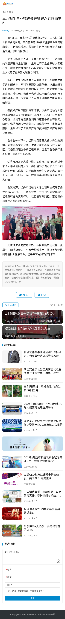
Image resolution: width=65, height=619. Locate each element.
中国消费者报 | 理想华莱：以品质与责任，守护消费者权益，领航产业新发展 (42, 493)
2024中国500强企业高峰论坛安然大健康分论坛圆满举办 (43, 405)
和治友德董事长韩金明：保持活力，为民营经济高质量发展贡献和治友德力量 (42, 354)
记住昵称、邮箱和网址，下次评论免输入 (25, 591)
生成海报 (11, 304)
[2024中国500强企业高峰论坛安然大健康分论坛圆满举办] (12, 408)
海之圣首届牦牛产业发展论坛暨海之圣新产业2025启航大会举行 (43, 423)
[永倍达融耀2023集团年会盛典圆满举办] (12, 513)
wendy (5, 30)
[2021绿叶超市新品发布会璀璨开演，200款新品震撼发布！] (12, 462)
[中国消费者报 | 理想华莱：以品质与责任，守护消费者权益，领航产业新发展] (12, 496)
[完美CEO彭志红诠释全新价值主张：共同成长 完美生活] (12, 479)
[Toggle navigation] (60, 4)
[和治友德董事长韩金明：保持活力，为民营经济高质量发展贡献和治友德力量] (12, 356)
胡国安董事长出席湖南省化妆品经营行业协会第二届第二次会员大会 (42, 371)
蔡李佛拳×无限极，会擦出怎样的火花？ (42, 528)
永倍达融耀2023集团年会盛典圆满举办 (42, 511)
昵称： (10, 569)
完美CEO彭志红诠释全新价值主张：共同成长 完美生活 (43, 476)
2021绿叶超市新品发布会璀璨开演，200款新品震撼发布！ (43, 459)
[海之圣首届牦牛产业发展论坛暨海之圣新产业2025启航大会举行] (12, 425)
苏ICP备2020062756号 (45, 614)
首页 (4, 12)
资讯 (38, 30)
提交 (32, 598)
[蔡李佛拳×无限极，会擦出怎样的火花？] (12, 531)
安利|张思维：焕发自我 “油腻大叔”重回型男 (42, 388)
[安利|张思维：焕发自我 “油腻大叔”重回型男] (12, 391)
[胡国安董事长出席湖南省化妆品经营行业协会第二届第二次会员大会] (12, 374)
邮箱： (10, 577)
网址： (9, 585)
